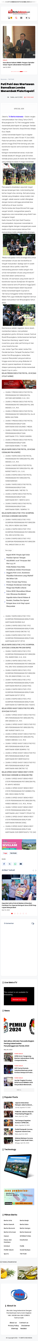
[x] (9, 864)
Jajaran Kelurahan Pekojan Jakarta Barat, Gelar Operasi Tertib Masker (23, 1104)
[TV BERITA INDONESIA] (19, 11)
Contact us (23, 1323)
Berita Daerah (9, 1224)
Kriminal (7, 1246)
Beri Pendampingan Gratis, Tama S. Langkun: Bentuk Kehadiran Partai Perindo (18, 64)
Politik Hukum (18, 1053)
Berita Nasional (25, 1232)
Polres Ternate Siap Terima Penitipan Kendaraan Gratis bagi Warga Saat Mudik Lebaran (18, 585)
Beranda (4, 79)
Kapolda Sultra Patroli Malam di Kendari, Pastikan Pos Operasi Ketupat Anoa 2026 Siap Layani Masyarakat (19, 905)
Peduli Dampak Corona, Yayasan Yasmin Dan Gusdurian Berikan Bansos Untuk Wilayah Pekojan (24, 1130)
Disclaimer (25, 1326)
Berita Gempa (25, 1228)
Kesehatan (24, 1240)
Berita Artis (8, 1220)
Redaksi (23, 1328)
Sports (6, 1254)
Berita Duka (24, 1224)
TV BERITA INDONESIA (25, 1338)
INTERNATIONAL (25, 1236)
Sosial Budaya (25, 1250)
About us (13, 1323)
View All (19, 1090)
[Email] (21, 864)
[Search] (16, 17)
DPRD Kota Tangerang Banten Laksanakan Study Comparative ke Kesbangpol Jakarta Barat (24, 1058)
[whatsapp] (15, 864)
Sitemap (14, 1328)
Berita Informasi (10, 1232)
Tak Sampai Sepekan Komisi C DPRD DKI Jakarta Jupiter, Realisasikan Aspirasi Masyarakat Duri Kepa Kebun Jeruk (23, 1122)
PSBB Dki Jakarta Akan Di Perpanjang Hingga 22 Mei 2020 (24, 1113)
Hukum (5, 60)
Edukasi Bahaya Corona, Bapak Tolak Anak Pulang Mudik (24, 1139)
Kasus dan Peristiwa (8, 1241)
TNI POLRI (11, 79)
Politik (22, 1246)
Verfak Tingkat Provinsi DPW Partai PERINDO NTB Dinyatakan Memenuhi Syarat (23, 1082)
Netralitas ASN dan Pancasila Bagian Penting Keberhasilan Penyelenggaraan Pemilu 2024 (19, 1043)
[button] (11, 71)
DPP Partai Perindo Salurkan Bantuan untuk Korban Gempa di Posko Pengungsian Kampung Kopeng (23, 1070)
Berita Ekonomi (9, 1228)
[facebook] (4, 864)
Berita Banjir (24, 1220)
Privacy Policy (13, 1326)
